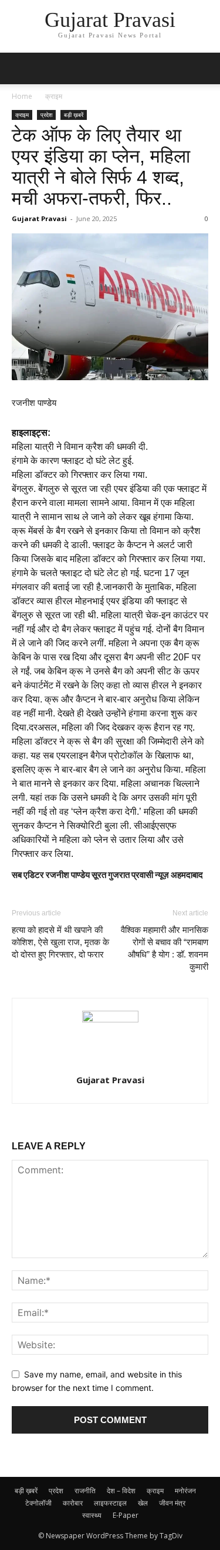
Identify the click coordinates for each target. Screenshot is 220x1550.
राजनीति (85, 1491)
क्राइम (53, 96)
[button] (20, 68)
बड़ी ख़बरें (73, 115)
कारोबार (73, 1503)
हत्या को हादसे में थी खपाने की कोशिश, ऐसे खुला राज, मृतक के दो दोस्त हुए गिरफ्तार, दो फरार (60, 942)
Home (22, 96)
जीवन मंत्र (172, 1503)
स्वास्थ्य (91, 1515)
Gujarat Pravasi (39, 218)
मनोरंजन (185, 1491)
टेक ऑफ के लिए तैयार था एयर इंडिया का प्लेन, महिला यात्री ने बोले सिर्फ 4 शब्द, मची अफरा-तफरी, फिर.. (101, 167)
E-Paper (125, 1515)
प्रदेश (46, 115)
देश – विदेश (121, 1491)
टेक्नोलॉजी (38, 1503)
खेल (143, 1503)
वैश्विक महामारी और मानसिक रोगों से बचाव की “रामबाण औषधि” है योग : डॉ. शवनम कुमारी (164, 948)
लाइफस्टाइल (110, 1503)
